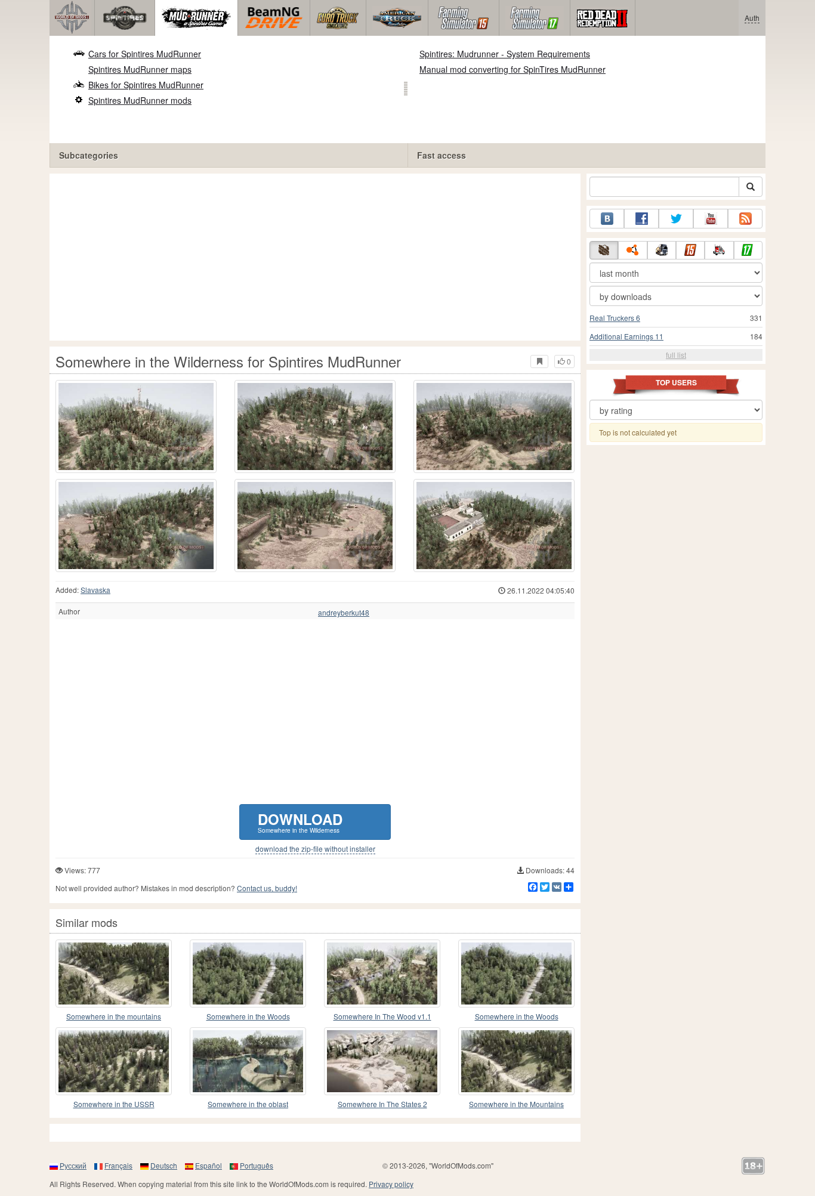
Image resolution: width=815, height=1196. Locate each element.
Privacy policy (391, 1184)
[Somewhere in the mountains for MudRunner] (113, 974)
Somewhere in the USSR (114, 1104)
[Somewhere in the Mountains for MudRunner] (516, 1061)
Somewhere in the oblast (248, 1104)
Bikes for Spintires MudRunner (145, 85)
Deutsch (163, 1165)
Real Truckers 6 (614, 318)
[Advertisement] (315, 257)
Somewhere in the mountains (113, 1016)
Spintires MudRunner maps (140, 69)
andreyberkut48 (343, 613)
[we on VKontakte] (606, 218)
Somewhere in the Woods (248, 1016)
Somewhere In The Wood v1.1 (382, 1016)
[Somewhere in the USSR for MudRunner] (113, 1061)
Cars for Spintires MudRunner (144, 54)
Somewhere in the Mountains (516, 1104)
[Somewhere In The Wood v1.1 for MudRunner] (382, 974)
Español (208, 1165)
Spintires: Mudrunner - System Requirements (504, 54)
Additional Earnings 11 (626, 336)
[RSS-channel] (745, 218)
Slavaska (95, 590)
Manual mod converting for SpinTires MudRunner (512, 69)
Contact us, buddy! (267, 888)
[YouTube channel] (710, 218)
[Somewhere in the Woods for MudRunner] (248, 974)
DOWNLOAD (300, 822)
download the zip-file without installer (315, 849)
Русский (73, 1165)
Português (256, 1165)
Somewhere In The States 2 (382, 1104)
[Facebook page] (641, 218)
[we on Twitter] (676, 218)
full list (676, 355)
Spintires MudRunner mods (140, 100)
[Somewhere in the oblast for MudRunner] (248, 1061)
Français (118, 1165)
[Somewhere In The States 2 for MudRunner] (382, 1061)
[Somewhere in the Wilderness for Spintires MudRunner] (136, 426)
